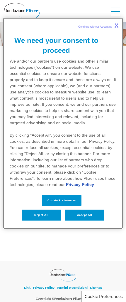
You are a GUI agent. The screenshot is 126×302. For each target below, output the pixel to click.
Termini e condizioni (72, 288)
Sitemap (96, 288)
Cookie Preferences (104, 296)
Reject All (41, 215)
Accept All (84, 215)
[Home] (22, 11)
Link (27, 288)
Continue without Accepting (98, 25)
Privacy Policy (44, 288)
